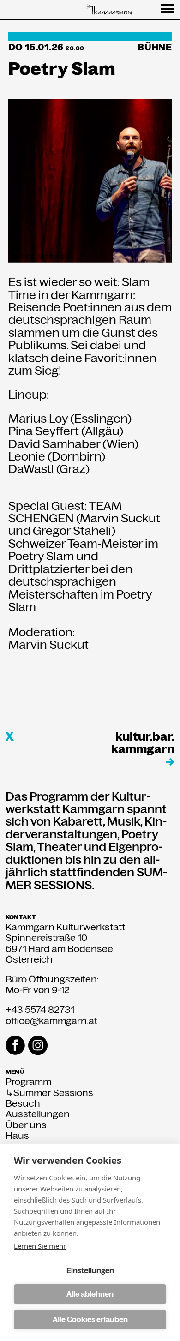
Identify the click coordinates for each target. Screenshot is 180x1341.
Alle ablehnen (90, 1294)
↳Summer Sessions (49, 1093)
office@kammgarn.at (51, 1020)
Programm (28, 1082)
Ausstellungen (38, 1114)
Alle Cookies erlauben (90, 1319)
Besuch (23, 1103)
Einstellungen (90, 1270)
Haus (17, 1136)
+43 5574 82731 (40, 1009)
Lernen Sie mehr (40, 1246)
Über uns (26, 1125)
